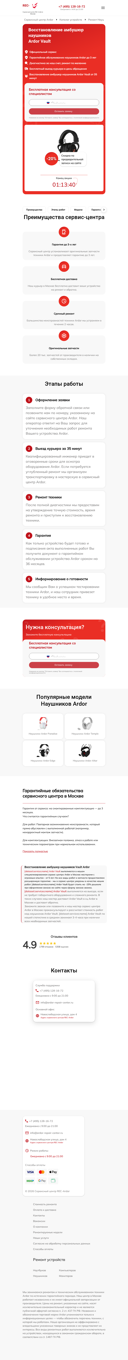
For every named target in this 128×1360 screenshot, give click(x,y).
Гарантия (96, 209)
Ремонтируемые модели (47, 1232)
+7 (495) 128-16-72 (72, 6)
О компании (40, 1226)
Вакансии (39, 1221)
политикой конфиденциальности (86, 118)
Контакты (39, 1215)
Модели (78, 209)
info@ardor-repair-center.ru (57, 1002)
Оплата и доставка (44, 1209)
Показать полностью (35, 851)
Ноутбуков (39, 1270)
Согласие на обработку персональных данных (61, 1243)
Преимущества (34, 209)
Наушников (40, 1275)
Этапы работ (58, 209)
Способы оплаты (43, 1249)
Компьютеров (67, 1270)
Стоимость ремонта (45, 1204)
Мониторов (66, 1275)
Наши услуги (41, 1237)
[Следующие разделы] (104, 209)
